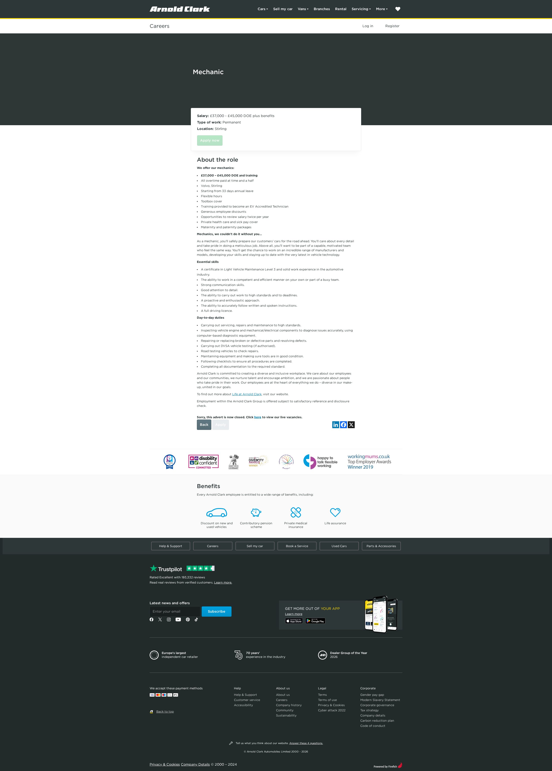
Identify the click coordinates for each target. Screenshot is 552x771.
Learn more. (223, 582)
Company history (289, 705)
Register (392, 26)
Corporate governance (377, 705)
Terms (322, 694)
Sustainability (286, 715)
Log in (367, 26)
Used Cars (339, 546)
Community (284, 710)
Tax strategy (369, 710)
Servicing (360, 9)
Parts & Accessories (381, 546)
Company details (372, 715)
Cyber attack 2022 (331, 710)
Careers (159, 26)
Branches (322, 9)
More (380, 9)
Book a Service (297, 546)
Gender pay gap (372, 694)
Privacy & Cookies (331, 705)
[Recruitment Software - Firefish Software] (388, 765)
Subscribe (216, 611)
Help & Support (170, 546)
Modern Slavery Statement (380, 700)
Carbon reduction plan (377, 720)
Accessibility (243, 705)
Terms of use (327, 700)
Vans (302, 9)
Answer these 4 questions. (306, 743)
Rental (341, 9)
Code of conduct (372, 725)
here (257, 417)
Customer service (247, 700)
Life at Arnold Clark (247, 394)
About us (283, 694)
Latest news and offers (170, 603)
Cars (261, 9)
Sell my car (283, 9)
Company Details (195, 764)
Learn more (293, 614)
